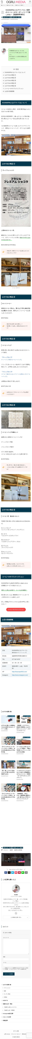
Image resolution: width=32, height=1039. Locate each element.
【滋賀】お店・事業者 (16, 17)
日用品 (5, 997)
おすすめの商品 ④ (10, 83)
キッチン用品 (7, 994)
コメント (6, 937)
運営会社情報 (25, 1034)
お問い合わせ (7, 1034)
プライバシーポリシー (16, 1034)
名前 (4, 956)
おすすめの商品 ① (10, 75)
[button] (5, 872)
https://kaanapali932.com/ (19, 671)
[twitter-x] (16, 913)
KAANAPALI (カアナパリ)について (15, 72)
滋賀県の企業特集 (18, 850)
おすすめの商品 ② (10, 77)
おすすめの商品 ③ (10, 80)
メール (4, 962)
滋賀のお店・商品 (6, 17)
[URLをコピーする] (26, 872)
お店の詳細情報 (9, 91)
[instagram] (18, 1031)
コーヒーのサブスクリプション (14, 88)
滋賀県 (11, 850)
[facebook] (14, 1031)
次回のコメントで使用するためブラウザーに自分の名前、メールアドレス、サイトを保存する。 (16, 968)
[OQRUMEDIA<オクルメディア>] (15, 2)
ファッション (7, 987)
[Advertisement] (16, 826)
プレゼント (5, 850)
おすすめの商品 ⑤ (10, 86)
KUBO (16, 894)
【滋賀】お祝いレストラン (10, 1007)
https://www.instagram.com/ (20, 675)
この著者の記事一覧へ (16, 917)
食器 (5, 991)
